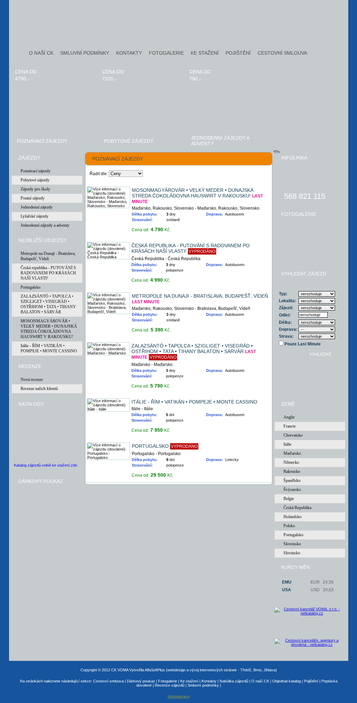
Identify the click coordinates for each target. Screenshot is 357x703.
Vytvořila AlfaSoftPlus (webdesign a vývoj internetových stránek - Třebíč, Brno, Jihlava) (203, 670)
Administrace (179, 696)
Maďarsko (292, 453)
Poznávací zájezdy (42, 141)
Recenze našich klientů (39, 388)
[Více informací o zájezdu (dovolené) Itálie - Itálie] (108, 409)
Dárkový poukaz (141, 681)
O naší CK (260, 681)
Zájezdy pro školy (35, 189)
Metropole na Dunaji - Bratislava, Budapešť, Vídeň (48, 256)
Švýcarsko (292, 489)
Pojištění (311, 681)
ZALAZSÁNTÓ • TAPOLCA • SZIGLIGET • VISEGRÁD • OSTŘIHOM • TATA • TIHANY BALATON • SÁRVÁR (48, 304)
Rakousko (291, 471)
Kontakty (209, 681)
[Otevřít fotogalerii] (309, 239)
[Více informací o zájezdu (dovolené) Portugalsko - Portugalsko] (108, 457)
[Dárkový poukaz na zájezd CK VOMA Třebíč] (45, 531)
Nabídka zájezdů (234, 681)
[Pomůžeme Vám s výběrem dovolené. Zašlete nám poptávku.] (310, 385)
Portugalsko (30, 287)
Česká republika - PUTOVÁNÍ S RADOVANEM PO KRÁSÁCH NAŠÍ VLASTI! (48, 273)
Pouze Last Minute (302, 344)
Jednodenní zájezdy (37, 207)
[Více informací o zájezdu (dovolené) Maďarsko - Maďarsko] (108, 353)
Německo (291, 462)
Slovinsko (291, 552)
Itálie (287, 444)
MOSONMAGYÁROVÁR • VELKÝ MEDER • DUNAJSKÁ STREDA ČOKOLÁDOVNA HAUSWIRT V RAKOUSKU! (49, 329)
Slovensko (292, 543)
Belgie (288, 498)
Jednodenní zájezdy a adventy (220, 140)
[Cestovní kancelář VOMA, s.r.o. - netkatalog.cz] (309, 622)
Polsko (289, 525)
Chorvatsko (293, 435)
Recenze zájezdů (169, 685)
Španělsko (292, 480)
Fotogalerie (167, 681)
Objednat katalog (286, 681)
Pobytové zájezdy (128, 141)
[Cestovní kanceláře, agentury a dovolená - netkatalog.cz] (309, 645)
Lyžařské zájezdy (34, 216)
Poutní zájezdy (33, 198)
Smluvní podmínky (203, 685)
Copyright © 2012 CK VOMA (104, 670)
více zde (252, 228)
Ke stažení (189, 681)
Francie (289, 426)
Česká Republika (297, 507)
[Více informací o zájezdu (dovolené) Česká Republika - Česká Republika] (108, 257)
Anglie (289, 417)
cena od (26, 72)
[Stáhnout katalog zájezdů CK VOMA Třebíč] (29, 437)
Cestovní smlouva (108, 681)
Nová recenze (32, 379)
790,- (195, 78)
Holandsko (292, 516)
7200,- (109, 78)
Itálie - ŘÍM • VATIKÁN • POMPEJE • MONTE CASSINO (49, 348)
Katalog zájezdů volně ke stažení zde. (46, 465)
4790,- (22, 78)
